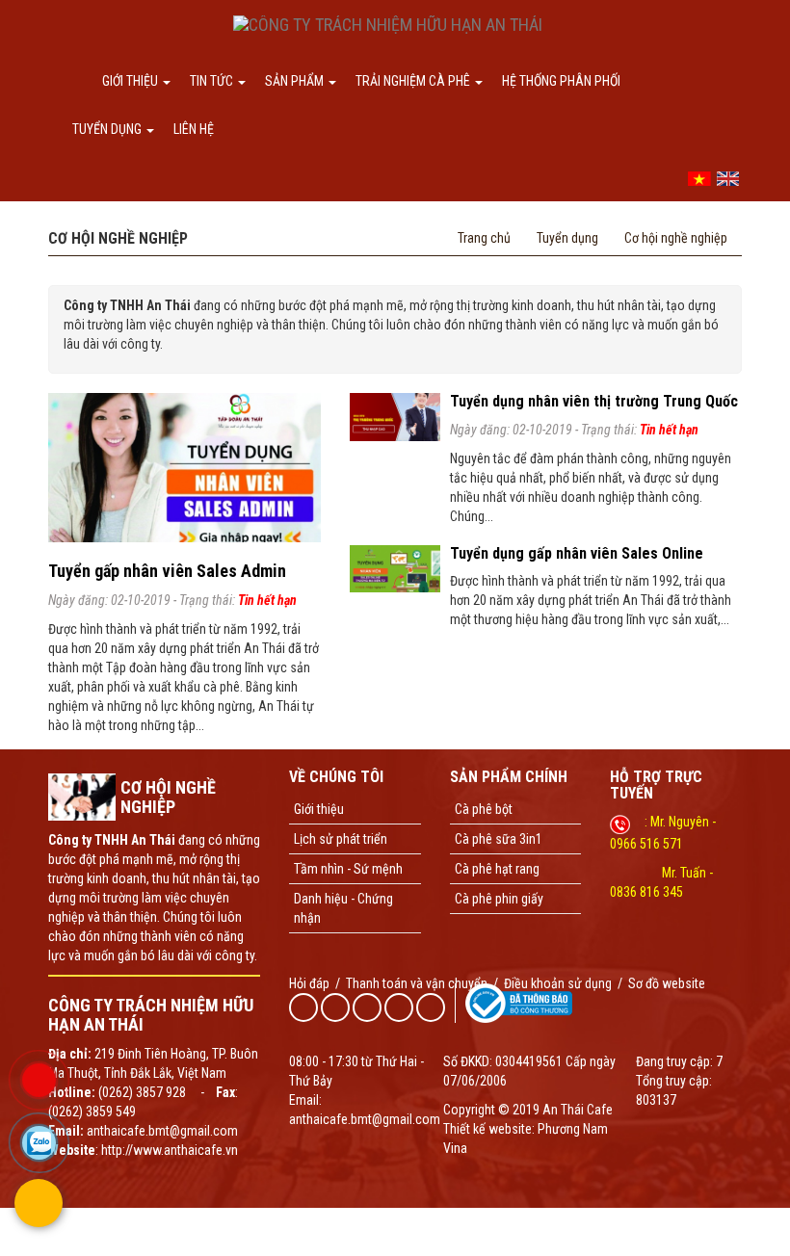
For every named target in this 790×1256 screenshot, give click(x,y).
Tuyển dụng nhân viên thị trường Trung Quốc (594, 401)
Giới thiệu (131, 81)
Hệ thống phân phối (561, 81)
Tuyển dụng (108, 129)
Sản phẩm (296, 81)
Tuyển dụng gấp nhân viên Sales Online (576, 553)
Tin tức (213, 81)
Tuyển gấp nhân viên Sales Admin (167, 571)
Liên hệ (193, 129)
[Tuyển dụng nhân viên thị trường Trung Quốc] (395, 416)
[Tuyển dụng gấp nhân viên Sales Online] (395, 567)
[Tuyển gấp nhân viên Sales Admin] (184, 466)
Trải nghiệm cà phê (414, 81)
